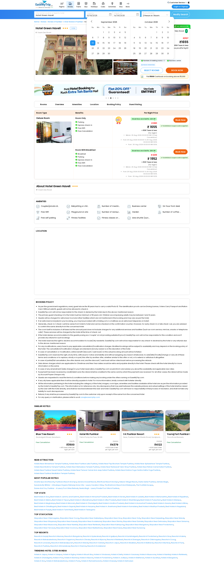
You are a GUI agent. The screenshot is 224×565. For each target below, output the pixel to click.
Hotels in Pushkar (55, 22)
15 (103, 43)
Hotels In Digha (69, 554)
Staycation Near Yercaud (44, 528)
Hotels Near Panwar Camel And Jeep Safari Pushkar (92, 470)
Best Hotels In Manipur (172, 500)
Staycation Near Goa (113, 518)
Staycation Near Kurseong (134, 528)
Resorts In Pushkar (42, 546)
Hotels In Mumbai (71, 557)
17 (114, 43)
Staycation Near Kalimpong (112, 524)
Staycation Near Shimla (112, 521)
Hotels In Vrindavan (102, 554)
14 (98, 43)
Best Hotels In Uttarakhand (81, 500)
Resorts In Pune (177, 543)
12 (125, 37)
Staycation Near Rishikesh (89, 524)
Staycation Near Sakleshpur (91, 518)
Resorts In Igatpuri (109, 536)
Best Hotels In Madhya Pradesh (152, 506)
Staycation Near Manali (174, 518)
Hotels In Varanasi (131, 554)
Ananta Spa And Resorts (44, 482)
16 (109, 43)
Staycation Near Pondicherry (161, 524)
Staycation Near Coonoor (67, 528)
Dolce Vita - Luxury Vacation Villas (90, 485)
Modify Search (180, 14)
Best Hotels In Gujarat (66, 506)
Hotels (43, 22)
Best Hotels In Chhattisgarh (45, 506)
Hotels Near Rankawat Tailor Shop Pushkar (118, 467)
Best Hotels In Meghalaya (44, 503)
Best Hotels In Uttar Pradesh (104, 500)
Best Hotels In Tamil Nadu (63, 509)
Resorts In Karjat (41, 536)
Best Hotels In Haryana (85, 506)
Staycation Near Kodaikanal (90, 521)
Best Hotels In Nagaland (176, 506)
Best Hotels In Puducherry (151, 500)
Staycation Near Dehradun (155, 521)
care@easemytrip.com (90, 397)
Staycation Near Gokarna (178, 521)
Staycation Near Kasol (113, 528)
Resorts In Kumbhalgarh (128, 536)
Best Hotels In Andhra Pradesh (111, 503)
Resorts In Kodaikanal (96, 546)
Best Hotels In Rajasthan (178, 496)
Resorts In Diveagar (132, 539)
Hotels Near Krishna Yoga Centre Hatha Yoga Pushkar (137, 470)
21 (98, 48)
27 (93, 53)
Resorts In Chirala (83, 539)
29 (103, 53)
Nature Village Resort (128, 482)
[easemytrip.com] (44, 7)
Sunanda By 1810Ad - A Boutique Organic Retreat (54, 485)
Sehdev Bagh (162, 482)
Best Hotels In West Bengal (128, 500)
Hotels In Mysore (86, 557)
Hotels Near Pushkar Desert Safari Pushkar (52, 470)
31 (168, 53)
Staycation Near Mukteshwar (91, 528)
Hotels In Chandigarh (43, 557)
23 (109, 48)
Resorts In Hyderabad (92, 536)
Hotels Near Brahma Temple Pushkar (49, 467)
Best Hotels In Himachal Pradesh (93, 496)
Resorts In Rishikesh (115, 539)
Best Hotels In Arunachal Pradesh (139, 503)
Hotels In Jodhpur (120, 557)
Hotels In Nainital (164, 554)
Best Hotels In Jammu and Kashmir (64, 496)
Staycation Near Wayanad (45, 521)
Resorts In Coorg (169, 539)
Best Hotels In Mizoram (65, 503)
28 (98, 53)
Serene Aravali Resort (87, 482)
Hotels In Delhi (117, 554)
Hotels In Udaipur (55, 554)
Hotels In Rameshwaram (91, 561)
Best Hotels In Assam (162, 503)
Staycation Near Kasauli (67, 521)
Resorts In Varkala (97, 543)
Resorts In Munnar (56, 536)
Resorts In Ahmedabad (60, 546)
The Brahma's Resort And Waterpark (120, 485)
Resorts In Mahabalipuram (62, 543)
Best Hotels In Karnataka (127, 506)
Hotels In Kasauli (109, 561)
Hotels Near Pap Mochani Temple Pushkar (116, 463)
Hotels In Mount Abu (84, 554)
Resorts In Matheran (145, 543)
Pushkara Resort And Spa (66, 482)
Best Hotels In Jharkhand (106, 506)
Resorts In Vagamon (66, 539)
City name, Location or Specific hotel (50, 13)
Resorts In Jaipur (112, 543)
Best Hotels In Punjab (43, 509)
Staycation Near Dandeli (133, 521)
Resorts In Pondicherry (148, 536)
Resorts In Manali (81, 543)
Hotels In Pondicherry (103, 557)
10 (114, 37)
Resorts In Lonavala (42, 543)
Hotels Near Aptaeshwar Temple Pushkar (152, 463)
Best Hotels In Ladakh (135, 496)
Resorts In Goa (165, 536)
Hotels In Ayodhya (152, 557)
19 (125, 43)
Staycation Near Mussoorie (45, 524)
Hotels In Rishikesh (179, 554)
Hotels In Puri (58, 557)
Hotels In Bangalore (169, 557)
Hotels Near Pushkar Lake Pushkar (83, 463)
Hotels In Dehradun (125, 561)
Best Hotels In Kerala (116, 496)
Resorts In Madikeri (128, 543)
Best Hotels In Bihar (180, 503)
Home (36, 22)
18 (120, 43)
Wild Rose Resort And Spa (107, 482)
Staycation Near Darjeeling (153, 518)
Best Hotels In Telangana (84, 509)
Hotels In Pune (74, 561)
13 (93, 43)
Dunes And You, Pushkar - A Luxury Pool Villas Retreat (56, 488)
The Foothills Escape (144, 485)
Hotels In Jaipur (40, 554)
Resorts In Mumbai (162, 543)
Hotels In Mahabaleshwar (57, 561)
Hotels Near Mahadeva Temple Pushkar (83, 467)
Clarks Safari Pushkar (147, 482)
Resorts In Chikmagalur (151, 539)
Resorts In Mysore (98, 539)
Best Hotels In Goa (41, 496)
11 (119, 37)
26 (125, 48)
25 (120, 48)
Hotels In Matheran (136, 557)
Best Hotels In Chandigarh (87, 503)
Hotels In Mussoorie (148, 554)
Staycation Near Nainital (68, 524)
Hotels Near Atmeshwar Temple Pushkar (51, 463)
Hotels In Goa (39, 561)
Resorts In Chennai (78, 546)
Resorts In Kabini (179, 536)
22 (104, 48)
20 (93, 48)
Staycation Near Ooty (132, 518)
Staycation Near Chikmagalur (46, 518)
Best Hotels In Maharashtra (156, 496)
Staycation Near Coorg (69, 518)
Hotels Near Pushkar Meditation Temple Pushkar (54, 473)
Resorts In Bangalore (73, 536)
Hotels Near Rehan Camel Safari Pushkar (154, 467)
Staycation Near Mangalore (137, 524)
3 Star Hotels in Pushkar (73, 22)
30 (109, 53)
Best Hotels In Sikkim (42, 500)
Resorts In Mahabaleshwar (45, 539)
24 (114, 48)
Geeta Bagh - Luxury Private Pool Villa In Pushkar (99, 488)
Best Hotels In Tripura (60, 500)
